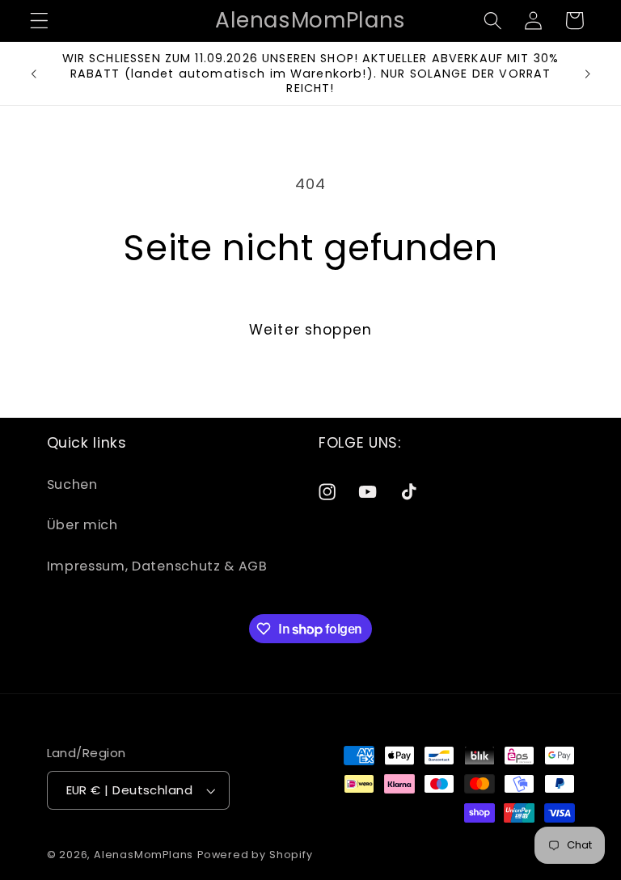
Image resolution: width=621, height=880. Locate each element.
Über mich (82, 525)
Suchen (72, 484)
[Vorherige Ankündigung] (34, 73)
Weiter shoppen (310, 329)
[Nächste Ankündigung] (587, 73)
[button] (39, 20)
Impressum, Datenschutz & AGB (157, 566)
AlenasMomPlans (143, 854)
